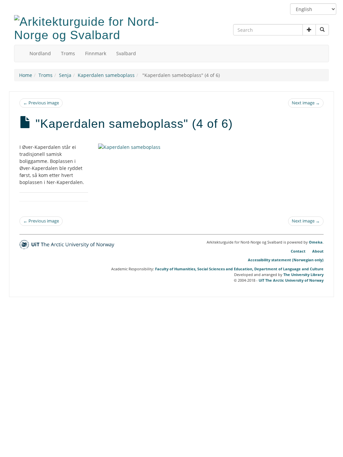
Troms (68, 53)
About (318, 251)
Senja (65, 75)
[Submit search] (322, 29)
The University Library (303, 274)
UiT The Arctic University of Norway (291, 280)
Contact (298, 251)
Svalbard (126, 53)
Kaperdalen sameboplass (106, 75)
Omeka (316, 242)
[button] (309, 29)
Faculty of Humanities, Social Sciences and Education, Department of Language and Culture (239, 268)
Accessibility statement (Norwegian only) (286, 259)
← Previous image (41, 103)
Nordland (40, 53)
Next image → (306, 103)
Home (25, 75)
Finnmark (95, 53)
